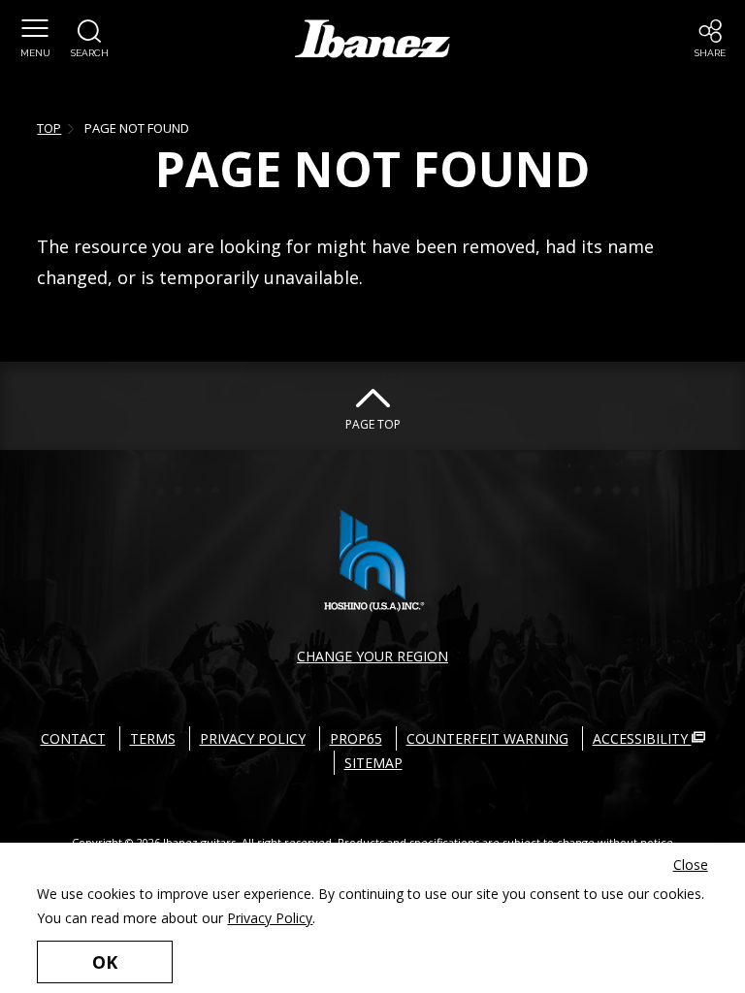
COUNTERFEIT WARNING (487, 738)
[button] (35, 38)
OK (104, 962)
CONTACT (73, 738)
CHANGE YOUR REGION (372, 656)
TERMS (153, 738)
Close (690, 864)
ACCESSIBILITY (642, 738)
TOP (49, 128)
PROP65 (356, 738)
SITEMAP (373, 762)
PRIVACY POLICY (253, 738)
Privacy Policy (269, 918)
